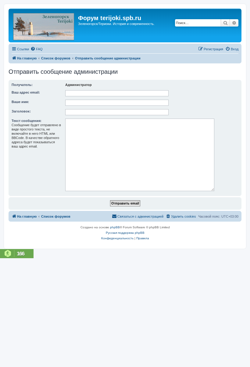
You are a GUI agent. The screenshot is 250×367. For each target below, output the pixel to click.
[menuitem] (36, 49)
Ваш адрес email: (26, 92)
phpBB (115, 227)
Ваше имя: (20, 102)
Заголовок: (21, 111)
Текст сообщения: (26, 121)
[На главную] (44, 25)
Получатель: (22, 85)
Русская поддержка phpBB (125, 232)
